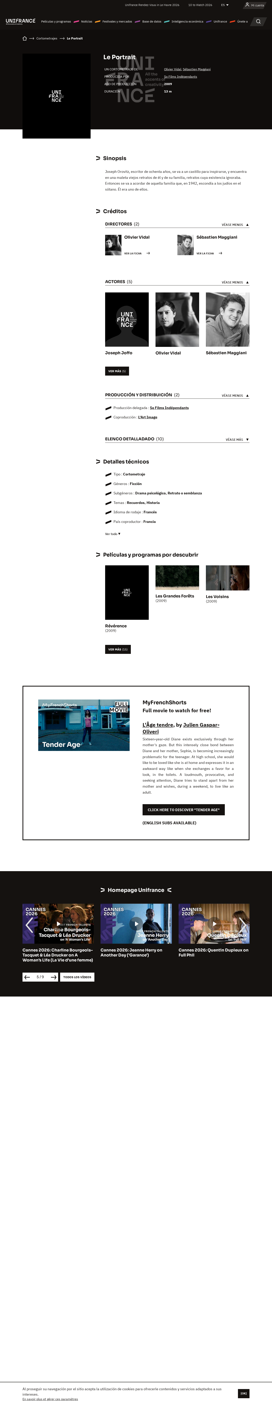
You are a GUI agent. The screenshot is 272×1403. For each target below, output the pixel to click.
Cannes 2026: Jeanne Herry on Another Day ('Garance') (131, 953)
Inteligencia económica (187, 21)
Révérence (116, 626)
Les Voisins (217, 596)
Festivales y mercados (117, 21)
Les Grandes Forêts (175, 596)
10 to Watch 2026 (200, 5)
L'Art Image (147, 417)
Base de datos (151, 21)
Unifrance (220, 21)
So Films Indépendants (180, 77)
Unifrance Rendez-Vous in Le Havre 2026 (152, 5)
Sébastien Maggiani (197, 69)
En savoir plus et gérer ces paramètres (50, 1399)
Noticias (86, 21)
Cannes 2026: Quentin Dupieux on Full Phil (214, 953)
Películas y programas (56, 21)
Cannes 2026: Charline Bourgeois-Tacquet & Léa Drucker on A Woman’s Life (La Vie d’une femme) (58, 955)
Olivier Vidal (172, 69)
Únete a (242, 21)
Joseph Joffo (118, 352)
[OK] (244, 1393)
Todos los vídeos (77, 977)
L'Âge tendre (158, 724)
